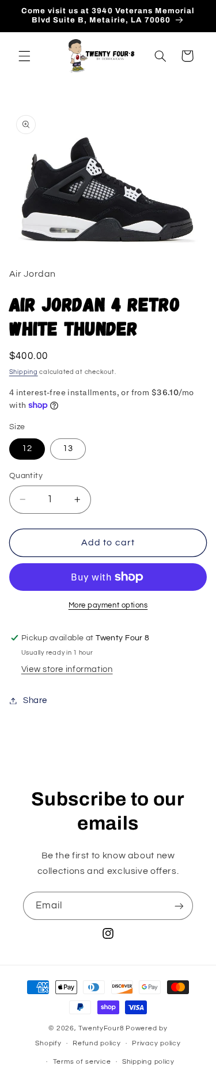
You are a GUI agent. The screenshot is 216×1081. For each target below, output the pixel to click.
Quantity (26, 476)
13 (68, 448)
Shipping (23, 372)
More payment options (108, 605)
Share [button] (35, 700)
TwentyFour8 (101, 1028)
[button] (24, 56)
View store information (67, 669)
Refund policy (97, 1043)
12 (27, 448)
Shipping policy (148, 1062)
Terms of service (82, 1062)
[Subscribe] (179, 906)
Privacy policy (156, 1043)
